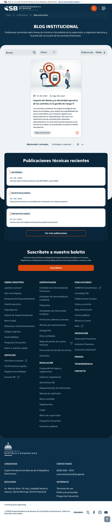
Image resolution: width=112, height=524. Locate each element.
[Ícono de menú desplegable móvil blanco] (104, 8)
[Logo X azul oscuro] (88, 512)
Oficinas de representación (52, 325)
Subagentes (45, 330)
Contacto (80, 371)
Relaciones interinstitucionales (19, 326)
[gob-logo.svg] (20, 449)
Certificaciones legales (15, 366)
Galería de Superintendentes (18, 315)
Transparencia (84, 364)
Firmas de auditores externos (54, 319)
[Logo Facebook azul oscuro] (94, 512)
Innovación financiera (85, 338)
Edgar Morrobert (58, 96)
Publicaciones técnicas (86, 298)
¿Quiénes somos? (13, 288)
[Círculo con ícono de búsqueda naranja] (94, 8)
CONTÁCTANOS (64, 464)
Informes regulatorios (50, 377)
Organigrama (10, 309)
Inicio (9, 15)
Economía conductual (85, 349)
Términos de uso (65, 488)
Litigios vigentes (12, 331)
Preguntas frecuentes (15, 342)
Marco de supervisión (50, 415)
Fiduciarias (44, 305)
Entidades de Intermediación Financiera (53, 289)
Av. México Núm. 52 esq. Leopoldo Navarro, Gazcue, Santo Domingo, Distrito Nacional (26, 490)
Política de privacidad (67, 492)
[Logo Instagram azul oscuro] (100, 512)
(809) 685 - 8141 (65, 470)
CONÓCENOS (10, 464)
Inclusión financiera (84, 344)
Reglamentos (46, 404)
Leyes (42, 410)
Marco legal (10, 320)
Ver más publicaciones (56, 233)
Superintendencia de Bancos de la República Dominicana (36, 511)
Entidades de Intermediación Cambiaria (53, 298)
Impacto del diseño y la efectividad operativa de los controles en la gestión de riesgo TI (55, 102)
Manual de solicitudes (50, 393)
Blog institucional (41, 15)
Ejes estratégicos (12, 293)
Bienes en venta (83, 320)
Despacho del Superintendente (19, 298)
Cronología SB (82, 293)
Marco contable (47, 399)
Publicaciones (22, 15)
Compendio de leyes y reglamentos (50, 370)
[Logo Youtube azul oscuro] (106, 512)
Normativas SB (47, 382)
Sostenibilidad (11, 337)
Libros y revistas (83, 304)
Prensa (79, 357)
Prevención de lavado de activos (55, 350)
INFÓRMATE (63, 482)
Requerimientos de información (55, 388)
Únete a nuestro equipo (16, 348)
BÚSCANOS (10, 482)
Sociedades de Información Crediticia (53, 312)
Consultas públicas (48, 426)
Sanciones (44, 355)
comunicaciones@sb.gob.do (70, 474)
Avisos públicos (82, 315)
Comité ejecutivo (12, 304)
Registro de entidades (15, 371)
